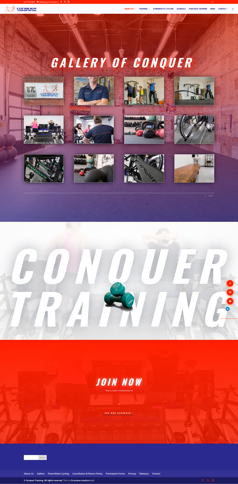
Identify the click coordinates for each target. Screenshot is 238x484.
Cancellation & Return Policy (87, 473)
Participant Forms (115, 473)
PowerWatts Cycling (58, 473)
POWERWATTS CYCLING (163, 9)
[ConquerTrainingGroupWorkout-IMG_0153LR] (144, 104)
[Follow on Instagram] (230, 292)
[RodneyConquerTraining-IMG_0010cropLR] (94, 104)
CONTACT (222, 9)
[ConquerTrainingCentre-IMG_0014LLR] (144, 182)
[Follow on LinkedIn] (228, 309)
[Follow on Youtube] (230, 301)
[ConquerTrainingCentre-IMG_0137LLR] (94, 143)
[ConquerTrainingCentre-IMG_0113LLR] (194, 143)
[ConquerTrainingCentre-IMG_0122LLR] (43, 143)
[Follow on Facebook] (230, 283)
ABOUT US (129, 9)
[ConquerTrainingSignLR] (43, 104)
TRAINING (143, 9)
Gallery (41, 473)
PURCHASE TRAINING (198, 9)
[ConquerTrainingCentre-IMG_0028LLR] (194, 182)
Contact (156, 473)
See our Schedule (118, 413)
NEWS (212, 9)
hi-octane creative (80, 480)
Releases (144, 473)
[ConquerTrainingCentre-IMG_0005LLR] (94, 182)
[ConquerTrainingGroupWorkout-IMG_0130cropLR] (194, 104)
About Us (29, 473)
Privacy (132, 473)
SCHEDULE (181, 9)
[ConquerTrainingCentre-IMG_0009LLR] (144, 143)
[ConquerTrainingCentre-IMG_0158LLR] (43, 182)
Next (211, 195)
